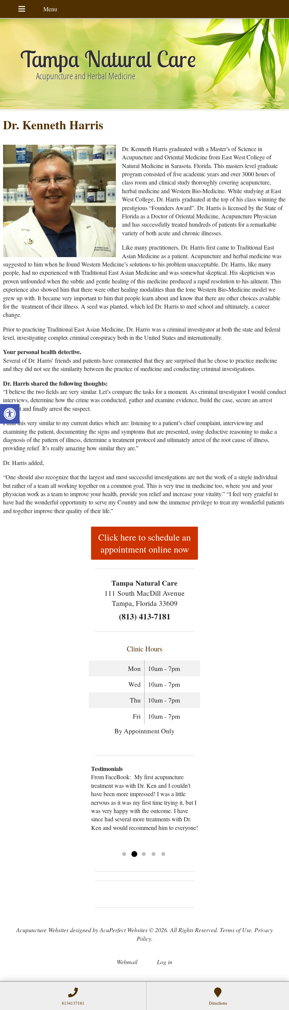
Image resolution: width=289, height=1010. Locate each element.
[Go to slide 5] (163, 854)
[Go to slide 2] (134, 854)
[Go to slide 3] (144, 854)
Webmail (127, 962)
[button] (10, 414)
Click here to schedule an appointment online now (144, 543)
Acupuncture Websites (42, 930)
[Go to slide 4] (153, 854)
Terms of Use (235, 930)
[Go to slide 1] (124, 854)
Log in (164, 962)
